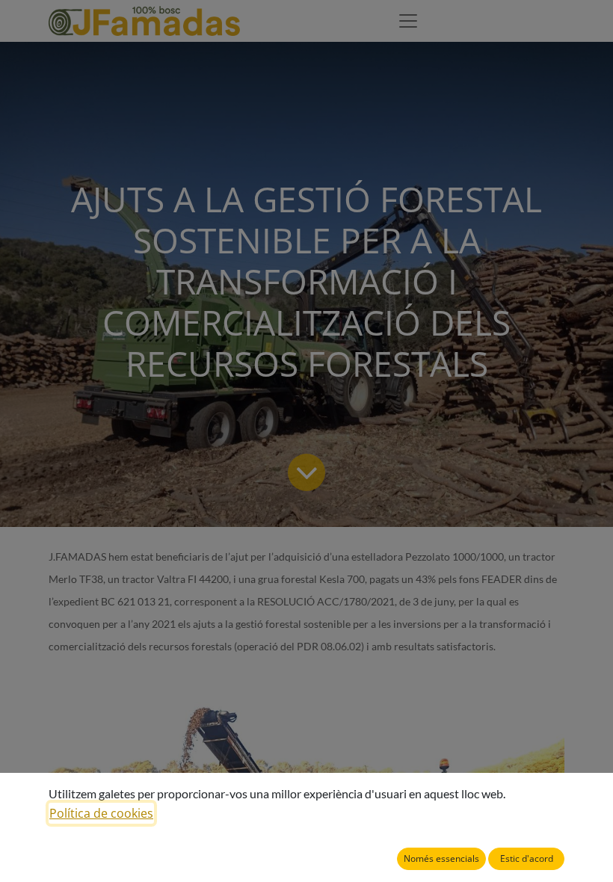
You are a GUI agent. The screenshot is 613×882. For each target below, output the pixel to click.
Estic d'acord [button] (526, 858)
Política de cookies (101, 813)
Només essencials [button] (441, 858)
